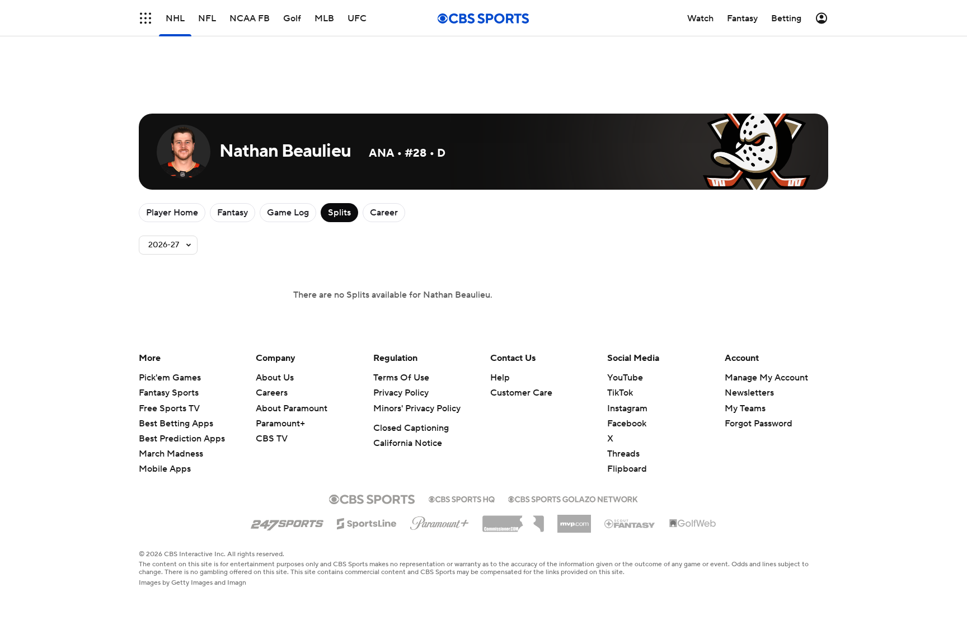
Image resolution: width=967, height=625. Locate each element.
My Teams (745, 408)
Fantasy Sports (169, 392)
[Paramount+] (439, 521)
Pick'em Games (170, 377)
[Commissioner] (513, 519)
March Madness (171, 453)
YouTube (625, 377)
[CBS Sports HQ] (462, 498)
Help (500, 377)
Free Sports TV (169, 408)
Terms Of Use (401, 377)
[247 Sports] (287, 521)
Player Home (172, 212)
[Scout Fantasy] (630, 523)
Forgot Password (758, 423)
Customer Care (521, 392)
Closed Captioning (411, 428)
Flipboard (627, 468)
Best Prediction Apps (182, 438)
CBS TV (272, 438)
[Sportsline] (367, 522)
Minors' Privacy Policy (417, 408)
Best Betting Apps (176, 423)
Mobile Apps (165, 468)
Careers (272, 392)
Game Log (288, 212)
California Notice (407, 443)
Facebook (626, 423)
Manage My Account (766, 377)
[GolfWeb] (692, 523)
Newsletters (749, 392)
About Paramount (291, 408)
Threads (623, 453)
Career (384, 212)
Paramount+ (280, 423)
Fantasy (232, 212)
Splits (339, 212)
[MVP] (574, 519)
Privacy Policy (401, 392)
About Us (275, 377)
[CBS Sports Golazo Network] (573, 498)
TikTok (620, 392)
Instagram (627, 408)
